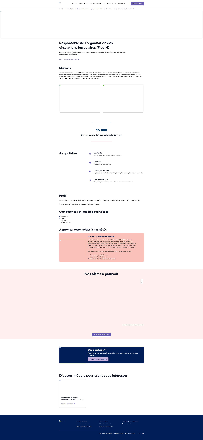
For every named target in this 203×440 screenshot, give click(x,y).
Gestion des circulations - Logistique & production (89, 9)
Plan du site (102, 433)
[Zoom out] (142, 282)
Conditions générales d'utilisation (130, 421)
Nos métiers (70, 9)
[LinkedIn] (143, 433)
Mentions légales (103, 421)
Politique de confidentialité (106, 427)
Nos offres (74, 3)
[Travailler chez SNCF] (101, 3)
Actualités (120, 3)
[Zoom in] (142, 280)
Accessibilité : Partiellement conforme (115, 433)
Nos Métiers (82, 3)
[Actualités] (124, 3)
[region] (101, 302)
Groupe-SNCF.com (130, 433)
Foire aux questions (127, 424)
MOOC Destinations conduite (84, 427)
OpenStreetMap (131, 325)
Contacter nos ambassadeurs (84, 424)
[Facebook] (139, 433)
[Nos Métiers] (86, 3)
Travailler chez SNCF (94, 3)
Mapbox (125, 325)
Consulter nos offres (82, 421)
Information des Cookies (105, 424)
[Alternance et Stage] (115, 3)
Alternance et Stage (109, 3)
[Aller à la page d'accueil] (62, 3)
